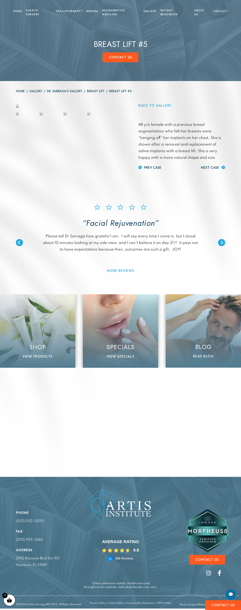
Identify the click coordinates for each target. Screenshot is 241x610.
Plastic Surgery (33, 12)
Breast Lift (95, 91)
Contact (220, 11)
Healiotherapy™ (69, 11)
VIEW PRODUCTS (38, 356)
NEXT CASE (210, 167)
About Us (199, 12)
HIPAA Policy (164, 603)
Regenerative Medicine (113, 12)
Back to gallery (155, 105)
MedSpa (92, 11)
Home (17, 11)
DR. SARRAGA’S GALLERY (64, 91)
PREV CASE (152, 167)
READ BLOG (203, 356)
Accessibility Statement (140, 603)
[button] (19, 242)
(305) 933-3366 (29, 539)
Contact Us (120, 57)
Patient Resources (169, 12)
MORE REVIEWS (120, 270)
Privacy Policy (98, 603)
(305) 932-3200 (30, 521)
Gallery (150, 11)
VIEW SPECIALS (120, 356)
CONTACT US (223, 605)
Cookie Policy (116, 603)
